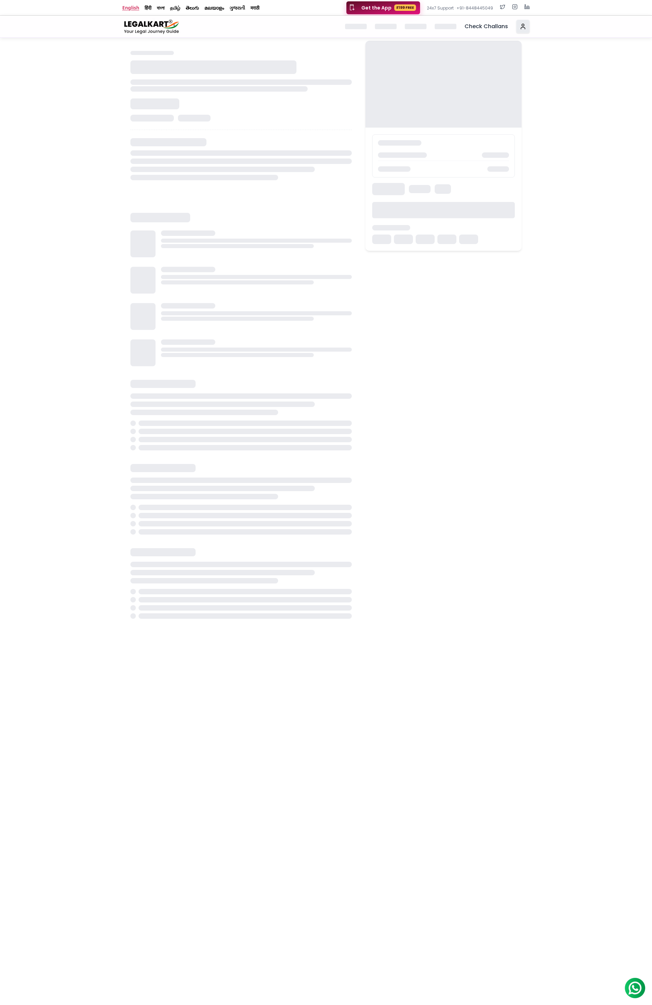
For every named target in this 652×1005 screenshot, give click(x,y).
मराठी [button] (255, 7)
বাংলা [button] (161, 7)
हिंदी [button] (148, 7)
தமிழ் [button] (175, 7)
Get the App (387, 7)
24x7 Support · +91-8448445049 (460, 8)
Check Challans (486, 26)
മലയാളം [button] (214, 7)
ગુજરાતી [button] (237, 7)
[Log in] (523, 26)
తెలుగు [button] (192, 7)
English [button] (130, 7)
